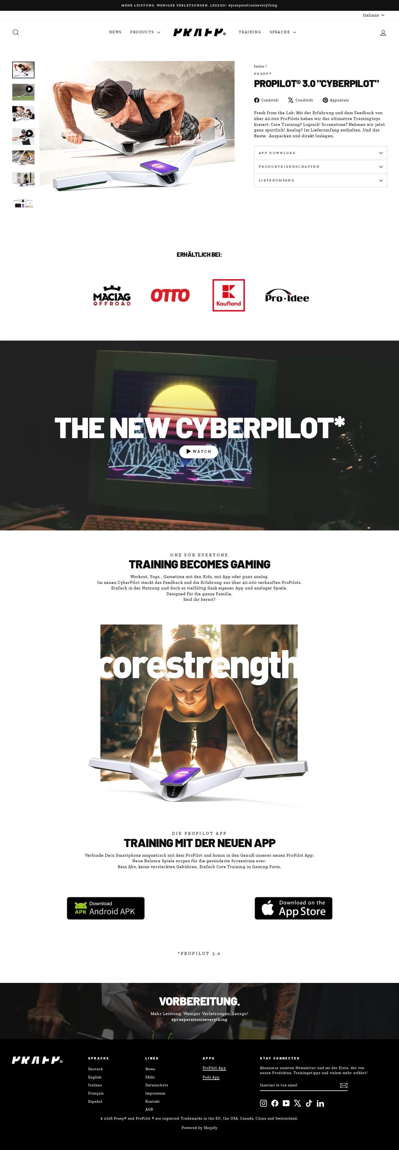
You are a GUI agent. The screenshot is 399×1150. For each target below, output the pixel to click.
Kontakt (152, 1101)
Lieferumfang (277, 180)
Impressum (155, 1093)
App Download (277, 153)
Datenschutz (157, 1085)
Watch (202, 451)
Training (250, 32)
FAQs (150, 1077)
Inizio (259, 66)
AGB (149, 1109)
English (95, 1077)
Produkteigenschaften (289, 166)
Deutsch (95, 1069)
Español (95, 1101)
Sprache (281, 32)
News (115, 32)
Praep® (263, 74)
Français (96, 1093)
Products (143, 32)
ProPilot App (214, 1068)
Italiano (95, 1085)
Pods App (211, 1077)
